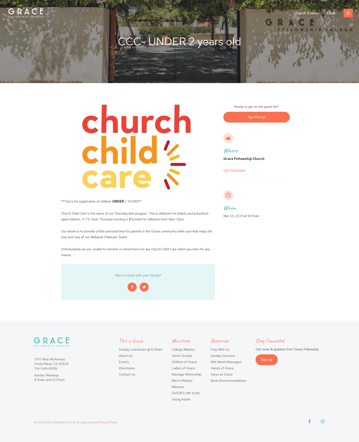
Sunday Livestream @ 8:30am (140, 349)
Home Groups (182, 356)
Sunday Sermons (223, 356)
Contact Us (127, 374)
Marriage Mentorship (187, 374)
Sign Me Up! (257, 117)
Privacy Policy (108, 422)
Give (331, 13)
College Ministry (183, 349)
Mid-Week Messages (226, 362)
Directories (127, 368)
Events (124, 362)
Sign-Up (267, 359)
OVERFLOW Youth (186, 393)
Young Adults (181, 399)
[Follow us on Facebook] (310, 422)
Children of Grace (184, 362)
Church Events (306, 13)
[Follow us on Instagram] (323, 422)
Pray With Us (220, 349)
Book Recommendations (228, 380)
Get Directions (234, 170)
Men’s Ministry (182, 380)
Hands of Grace (222, 368)
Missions (178, 387)
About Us (126, 356)
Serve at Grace (222, 374)
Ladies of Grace (183, 368)
